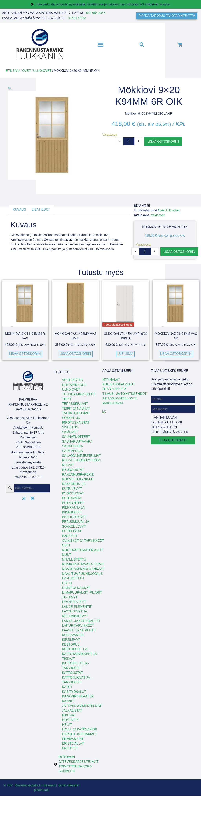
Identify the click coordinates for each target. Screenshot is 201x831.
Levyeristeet (74, 602)
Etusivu (13, 70)
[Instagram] (32, 498)
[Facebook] (23, 498)
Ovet (26, 70)
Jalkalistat (72, 710)
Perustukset (74, 517)
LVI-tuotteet (73, 578)
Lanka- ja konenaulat (81, 621)
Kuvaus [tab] (19, 209)
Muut (66, 554)
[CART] (180, 44)
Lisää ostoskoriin (163, 141)
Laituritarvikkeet (78, 625)
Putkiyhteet (73, 503)
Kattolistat (72, 672)
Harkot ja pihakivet (79, 734)
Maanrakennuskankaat (83, 569)
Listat (67, 583)
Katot (67, 687)
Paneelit (69, 536)
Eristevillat (73, 743)
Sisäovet (70, 432)
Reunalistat (73, 469)
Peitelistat (72, 531)
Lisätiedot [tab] (41, 209)
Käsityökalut (74, 691)
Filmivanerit (73, 739)
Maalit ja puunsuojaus (82, 573)
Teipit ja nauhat (76, 408)
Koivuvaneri (73, 635)
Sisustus (70, 427)
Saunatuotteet (76, 436)
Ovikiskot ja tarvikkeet (83, 540)
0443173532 (77, 18)
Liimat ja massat (76, 587)
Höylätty (70, 720)
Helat (67, 724)
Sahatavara (72, 446)
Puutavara (71, 498)
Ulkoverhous (74, 384)
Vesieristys (72, 380)
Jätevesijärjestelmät (82, 705)
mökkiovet (157, 215)
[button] (100, 44)
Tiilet (66, 399)
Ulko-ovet (42, 70)
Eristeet (70, 748)
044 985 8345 (95, 13)
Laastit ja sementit (79, 630)
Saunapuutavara (77, 441)
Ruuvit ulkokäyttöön (81, 460)
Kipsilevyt (71, 639)
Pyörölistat (73, 493)
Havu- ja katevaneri (79, 729)
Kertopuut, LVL (75, 649)
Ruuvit (68, 465)
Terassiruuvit (75, 403)
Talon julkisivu (75, 413)
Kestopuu (71, 644)
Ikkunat (69, 715)
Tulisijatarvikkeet (78, 394)
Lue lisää (125, 353)
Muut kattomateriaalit (82, 550)
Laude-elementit (77, 606)
